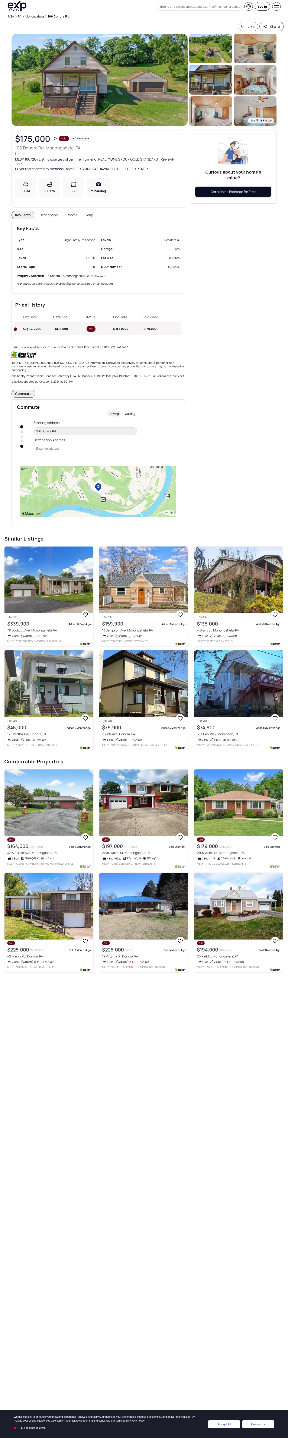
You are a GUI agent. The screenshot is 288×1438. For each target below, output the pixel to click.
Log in (262, 6)
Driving (114, 414)
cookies (27, 1416)
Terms (119, 1420)
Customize (258, 1424)
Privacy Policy (136, 1420)
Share (274, 26)
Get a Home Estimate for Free (233, 191)
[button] (100, 80)
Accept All (224, 1424)
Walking (130, 414)
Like (251, 26)
